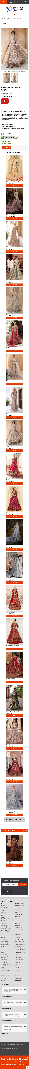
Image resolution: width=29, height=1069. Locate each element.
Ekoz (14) (17, 932)
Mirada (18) (17, 925)
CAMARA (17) (18, 908)
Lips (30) (17, 970)
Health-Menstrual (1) (5, 939)
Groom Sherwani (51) (20, 944)
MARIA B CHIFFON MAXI (11, 678)
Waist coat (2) (18, 947)
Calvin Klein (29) (19, 929)
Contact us (12, 1046)
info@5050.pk (9, 134)
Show (26, 23)
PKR (19, 2)
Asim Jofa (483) (4, 922)
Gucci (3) (17, 918)
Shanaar (8, 347)
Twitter (7, 891)
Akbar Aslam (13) (4, 912)
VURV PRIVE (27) (18, 927)
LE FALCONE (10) (18, 914)
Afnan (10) (17, 916)
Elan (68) (3, 905)
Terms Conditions (10, 1044)
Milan (7, 248)
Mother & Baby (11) (5, 944)
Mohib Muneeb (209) (5, 930)
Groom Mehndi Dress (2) (20, 949)
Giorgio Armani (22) (19, 905)
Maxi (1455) (3, 957)
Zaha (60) (3, 910)
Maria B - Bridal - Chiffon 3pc (12, 214)
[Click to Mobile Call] (2, 137)
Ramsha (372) (4, 923)
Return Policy (5, 1046)
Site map (19, 1046)
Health (3, 937)
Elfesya (7, 479)
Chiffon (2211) (4, 954)
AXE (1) (16, 912)
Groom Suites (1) (19, 946)
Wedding (17, 937)
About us (3, 1044)
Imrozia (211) (4, 927)
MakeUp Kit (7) (18, 969)
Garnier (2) (3, 967)
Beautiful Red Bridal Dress (12, 612)
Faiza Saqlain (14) (5, 931)
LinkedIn (10, 891)
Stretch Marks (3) (4, 943)
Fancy (2, 952)
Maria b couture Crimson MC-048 (13, 512)
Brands (8, 18)
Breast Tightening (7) (5, 941)
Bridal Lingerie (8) (19, 959)
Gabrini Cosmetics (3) (5, 964)
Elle (6, 413)
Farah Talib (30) (4, 909)
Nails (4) (17, 967)
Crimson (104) (4, 925)
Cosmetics (4, 962)
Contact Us (3, 978)
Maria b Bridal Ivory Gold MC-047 (13, 181)
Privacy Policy (20, 1044)
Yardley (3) (17, 923)
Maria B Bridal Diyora (10, 744)
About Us (3, 977)
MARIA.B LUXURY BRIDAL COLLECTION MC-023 (13, 645)
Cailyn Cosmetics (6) (5, 970)
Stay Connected (6, 888)
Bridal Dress (8, 579)
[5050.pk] (14, 7)
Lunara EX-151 (9, 446)
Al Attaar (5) (18, 910)
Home (3, 18)
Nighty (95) (17, 954)
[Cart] (25, 2)
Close (27, 1057)
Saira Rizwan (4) (4, 907)
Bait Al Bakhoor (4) (19, 921)
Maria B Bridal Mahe (10, 546)
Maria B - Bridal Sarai (10, 281)
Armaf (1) (17, 934)
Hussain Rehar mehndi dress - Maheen (13, 711)
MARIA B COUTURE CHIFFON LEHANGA (13, 778)
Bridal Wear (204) (19, 939)
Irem (7, 380)
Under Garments (20, 952)
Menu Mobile (3, 2)
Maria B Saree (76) (5, 956)
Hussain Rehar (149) (5, 928)
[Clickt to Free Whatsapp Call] (16, 137)
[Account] (11, 2)
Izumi (7, 314)
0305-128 (9, 137)
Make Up (17, 962)
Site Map (3, 980)
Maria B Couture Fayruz (11, 811)
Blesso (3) (3, 969)
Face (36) (17, 964)
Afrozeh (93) (3, 917)
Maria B (14, 18)
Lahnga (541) (4, 959)
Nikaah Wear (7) (18, 943)
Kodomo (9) (3, 965)
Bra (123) (17, 956)
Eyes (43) (17, 965)
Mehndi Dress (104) (19, 941)
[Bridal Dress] (14, 848)
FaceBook (3, 891)
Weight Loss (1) (4, 946)
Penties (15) (18, 957)
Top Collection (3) (19, 903)
